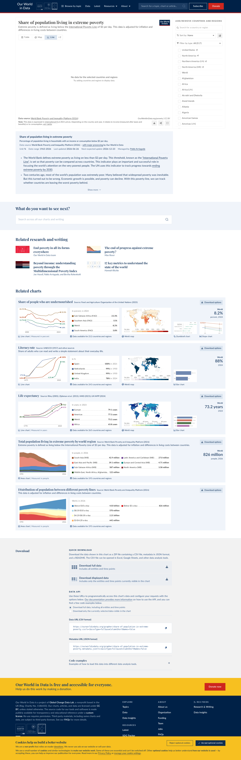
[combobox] (163, 6)
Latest (97, 6)
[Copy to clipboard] (162, 628)
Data (87, 6)
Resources (109, 6)
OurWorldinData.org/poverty (150, 118)
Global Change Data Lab (62, 702)
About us (162, 707)
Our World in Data (24, 6)
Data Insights (129, 718)
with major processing (92, 145)
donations (58, 747)
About (124, 6)
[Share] (160, 123)
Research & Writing (203, 707)
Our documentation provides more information (108, 600)
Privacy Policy (104, 753)
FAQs (67, 720)
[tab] (25, 37)
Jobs (160, 729)
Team (160, 723)
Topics (125, 707)
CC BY (167, 118)
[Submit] (184, 6)
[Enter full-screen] (167, 123)
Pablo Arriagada (137, 149)
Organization (164, 712)
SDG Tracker (128, 736)
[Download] (154, 123)
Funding (162, 718)
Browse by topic (73, 6)
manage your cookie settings (127, 753)
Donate (216, 6)
